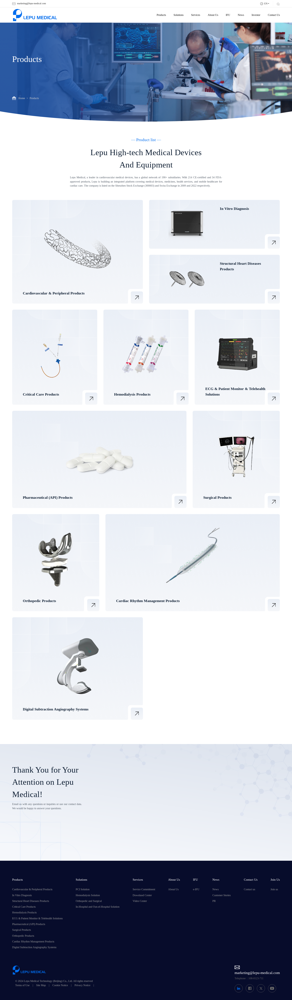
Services (195, 15)
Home (21, 98)
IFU (228, 15)
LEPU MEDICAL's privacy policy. (152, 840)
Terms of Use (22, 985)
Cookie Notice (60, 985)
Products (161, 15)
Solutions (179, 15)
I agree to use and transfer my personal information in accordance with (164, 838)
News (241, 15)
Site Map (41, 985)
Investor (256, 15)
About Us (213, 15)
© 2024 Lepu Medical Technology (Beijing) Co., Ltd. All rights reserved (54, 981)
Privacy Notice (82, 985)
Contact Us (274, 15)
